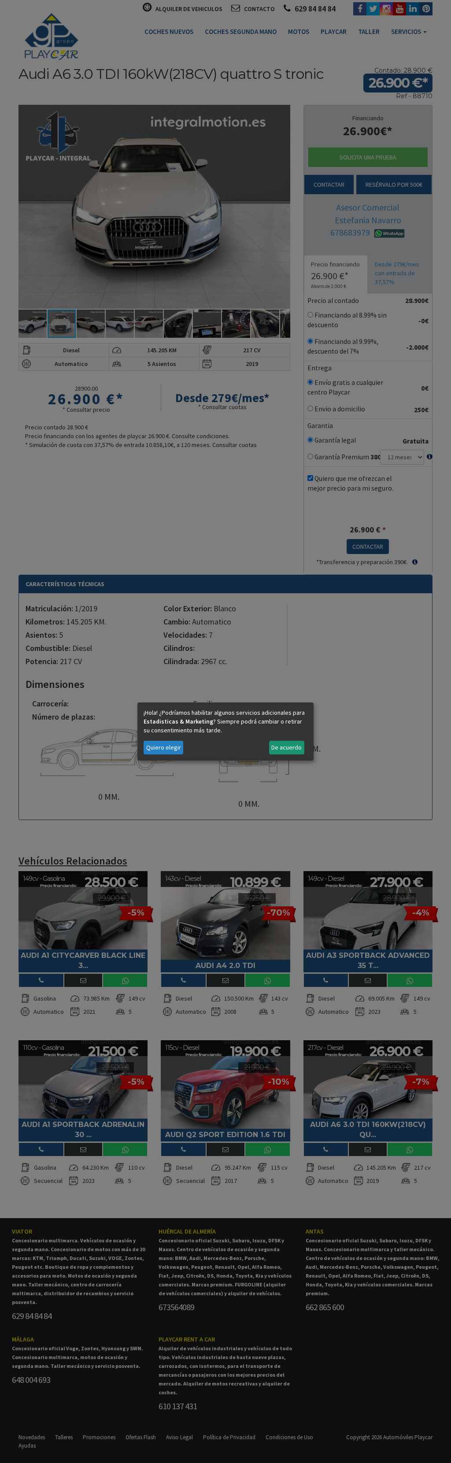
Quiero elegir (163, 747)
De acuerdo (286, 747)
